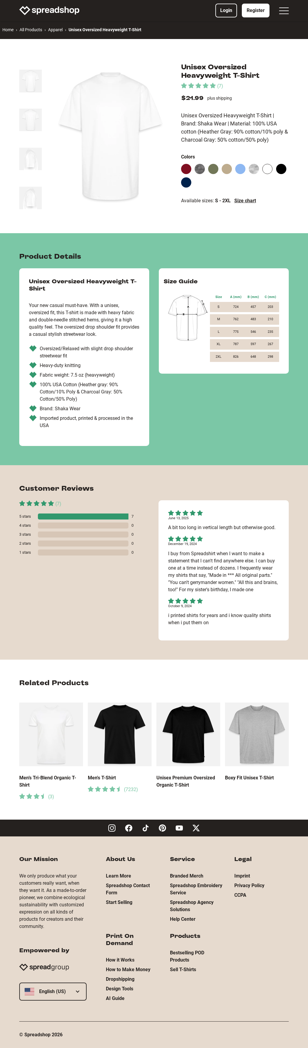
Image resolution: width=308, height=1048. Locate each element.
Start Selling (119, 902)
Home (8, 29)
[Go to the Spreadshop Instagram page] (111, 828)
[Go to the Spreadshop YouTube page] (179, 828)
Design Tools (119, 989)
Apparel (55, 29)
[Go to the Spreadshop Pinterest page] (162, 828)
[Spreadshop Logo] (49, 10)
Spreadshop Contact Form (128, 889)
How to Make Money (128, 969)
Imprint (242, 876)
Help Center (183, 919)
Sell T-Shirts (183, 969)
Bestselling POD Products (187, 956)
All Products (31, 29)
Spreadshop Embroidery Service (196, 889)
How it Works (120, 960)
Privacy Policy (249, 885)
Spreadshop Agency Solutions (192, 905)
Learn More (118, 876)
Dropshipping (120, 979)
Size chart (245, 200)
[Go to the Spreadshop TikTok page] (145, 828)
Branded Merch (186, 876)
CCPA (240, 895)
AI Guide (115, 998)
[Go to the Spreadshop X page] (196, 828)
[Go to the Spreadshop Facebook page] (128, 828)
